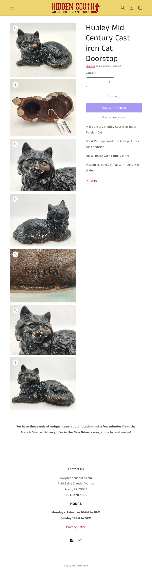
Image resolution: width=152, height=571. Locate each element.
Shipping (90, 66)
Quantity (91, 73)
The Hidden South (80, 565)
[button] (12, 7)
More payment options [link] (114, 117)
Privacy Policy (76, 527)
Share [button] (94, 181)
